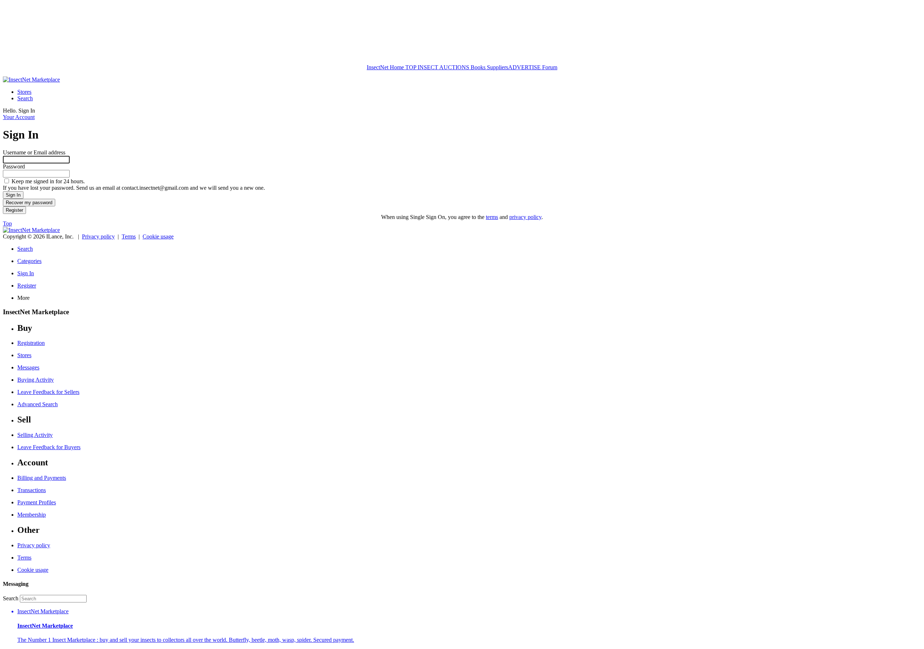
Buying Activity (35, 380)
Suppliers (497, 67)
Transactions (31, 490)
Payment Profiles (36, 502)
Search (25, 98)
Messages (28, 367)
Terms (129, 236)
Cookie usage (158, 236)
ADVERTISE (524, 67)
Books (478, 67)
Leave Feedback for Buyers (48, 447)
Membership (31, 515)
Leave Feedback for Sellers (48, 392)
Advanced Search (37, 404)
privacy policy (525, 217)
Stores (24, 92)
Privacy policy (98, 236)
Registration (31, 343)
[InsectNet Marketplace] (31, 79)
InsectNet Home (385, 67)
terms (492, 217)
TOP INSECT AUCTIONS (436, 67)
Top (7, 223)
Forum (549, 67)
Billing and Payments (41, 478)
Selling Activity (35, 435)
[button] (469, 625)
